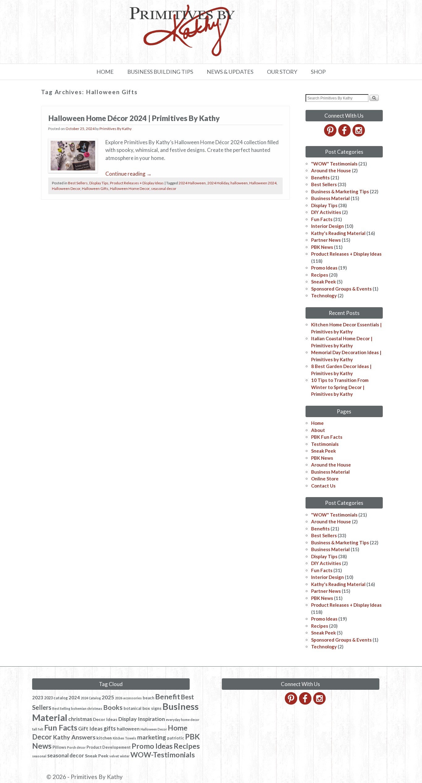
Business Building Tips (160, 71)
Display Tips (98, 183)
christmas (80, 719)
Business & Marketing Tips (340, 191)
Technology (324, 295)
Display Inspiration (141, 718)
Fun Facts (321, 219)
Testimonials (325, 444)
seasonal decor (163, 188)
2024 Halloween (192, 183)
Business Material (330, 198)
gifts (109, 728)
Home (105, 71)
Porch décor (76, 747)
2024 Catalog (91, 698)
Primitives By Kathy (115, 128)
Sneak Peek (323, 281)
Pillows (59, 747)
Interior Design (327, 226)
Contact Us (323, 485)
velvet (114, 756)
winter (124, 756)
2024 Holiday (218, 183)
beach (148, 698)
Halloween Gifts (95, 188)
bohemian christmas (86, 708)
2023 (37, 697)
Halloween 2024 (262, 183)
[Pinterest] (330, 134)
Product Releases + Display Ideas (137, 183)
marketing (151, 737)
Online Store (325, 478)
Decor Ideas (105, 719)
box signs (152, 708)
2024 (74, 697)
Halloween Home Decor (130, 188)
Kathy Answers (74, 737)
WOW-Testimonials (162, 754)
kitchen (104, 737)
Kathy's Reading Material (338, 233)
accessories (132, 698)
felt (40, 729)
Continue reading (128, 173)
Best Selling (61, 708)
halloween (239, 183)
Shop (318, 71)
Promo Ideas (324, 267)
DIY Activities (326, 212)
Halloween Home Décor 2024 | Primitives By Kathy (134, 118)
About (318, 430)
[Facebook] (345, 134)
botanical (132, 708)
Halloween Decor (66, 188)
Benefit (167, 696)
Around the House (331, 170)
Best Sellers (78, 183)
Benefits (320, 177)
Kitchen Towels (124, 738)
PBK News (322, 247)
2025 (108, 697)
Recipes (319, 275)
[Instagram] (359, 134)
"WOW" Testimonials (334, 163)
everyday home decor (182, 720)
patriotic (175, 738)
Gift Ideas (90, 728)
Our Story (282, 71)
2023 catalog (56, 698)
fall (34, 729)
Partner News (326, 240)
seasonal (39, 756)
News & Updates (230, 71)
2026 (118, 698)
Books (113, 707)
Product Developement (109, 747)
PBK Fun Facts (326, 437)
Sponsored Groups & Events (341, 288)
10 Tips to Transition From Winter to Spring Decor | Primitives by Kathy (340, 387)
